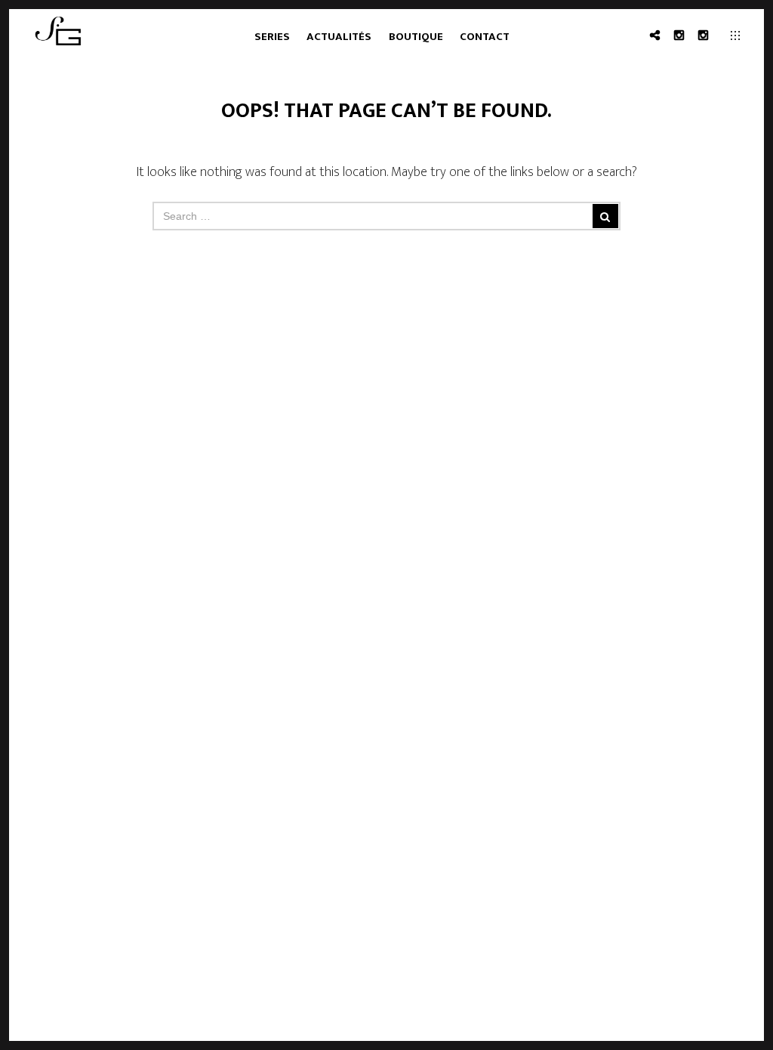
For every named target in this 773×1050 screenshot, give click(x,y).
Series (272, 36)
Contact (485, 36)
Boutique (416, 36)
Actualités (338, 36)
